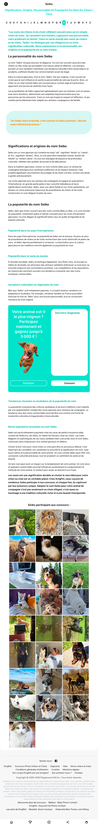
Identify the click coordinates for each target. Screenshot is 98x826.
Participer (28, 383)
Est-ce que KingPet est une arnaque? (31, 773)
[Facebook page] (56, 760)
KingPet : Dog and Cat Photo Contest (47, 806)
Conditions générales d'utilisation (32, 769)
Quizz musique (45, 809)
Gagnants (55, 766)
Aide (65, 766)
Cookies (56, 769)
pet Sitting (84, 809)
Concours (69, 383)
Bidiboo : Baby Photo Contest (62, 802)
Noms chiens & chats (81, 766)
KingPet (8, 766)
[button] (6, 4)
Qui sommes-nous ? (61, 773)
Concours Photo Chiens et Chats (31, 766)
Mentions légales (71, 769)
